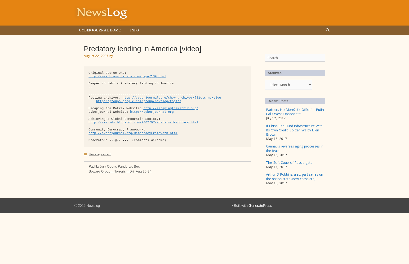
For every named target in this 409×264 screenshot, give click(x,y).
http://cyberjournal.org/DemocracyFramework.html (133, 133)
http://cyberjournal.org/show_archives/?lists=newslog (172, 98)
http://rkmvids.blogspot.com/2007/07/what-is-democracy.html (143, 122)
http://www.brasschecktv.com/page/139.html (127, 76)
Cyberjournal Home (100, 30)
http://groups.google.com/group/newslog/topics (138, 101)
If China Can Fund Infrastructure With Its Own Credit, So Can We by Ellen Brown (294, 130)
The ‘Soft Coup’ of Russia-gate (289, 162)
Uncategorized (100, 154)
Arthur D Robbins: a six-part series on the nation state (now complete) (294, 176)
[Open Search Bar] (328, 30)
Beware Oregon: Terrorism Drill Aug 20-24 (120, 171)
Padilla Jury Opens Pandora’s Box (114, 166)
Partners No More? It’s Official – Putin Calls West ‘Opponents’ (295, 111)
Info (134, 30)
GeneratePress (260, 205)
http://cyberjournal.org (152, 112)
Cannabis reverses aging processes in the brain (294, 148)
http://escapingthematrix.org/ (170, 108)
